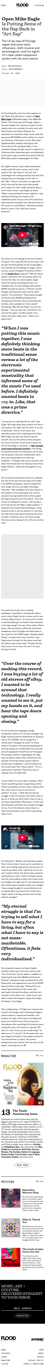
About (41, 1353)
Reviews (22, 1182)
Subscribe (22, 1315)
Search (40, 1357)
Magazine (22, 1056)
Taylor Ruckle (15, 66)
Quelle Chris (13, 273)
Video (4, 1357)
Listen (4, 1364)
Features (5, 1353)
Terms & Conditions (34, 1364)
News (3, 1350)
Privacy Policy (36, 1360)
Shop (41, 1350)
